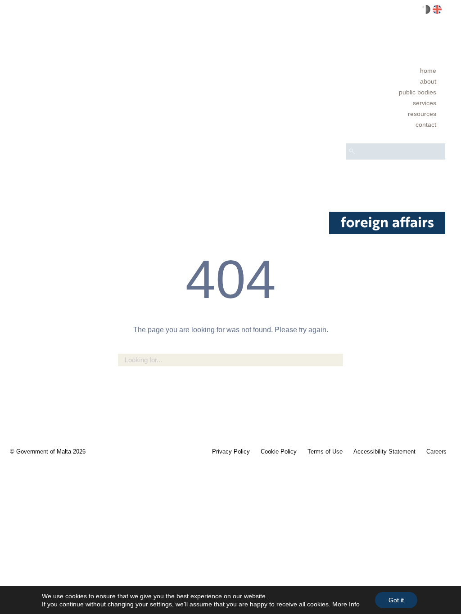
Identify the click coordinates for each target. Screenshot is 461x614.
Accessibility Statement (384, 451)
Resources (422, 113)
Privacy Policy (231, 451)
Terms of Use (325, 451)
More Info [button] (346, 604)
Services (424, 103)
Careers (436, 451)
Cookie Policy (279, 451)
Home (428, 70)
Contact (426, 124)
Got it (396, 600)
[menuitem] (395, 70)
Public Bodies (417, 92)
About (428, 81)
